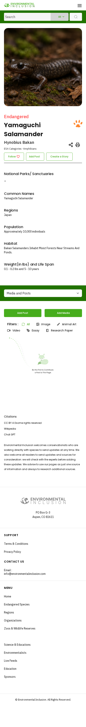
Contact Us (14, 562)
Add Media (63, 313)
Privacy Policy (12, 552)
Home (7, 596)
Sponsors (10, 677)
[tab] (11, 324)
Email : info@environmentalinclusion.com (23, 572)
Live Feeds (10, 661)
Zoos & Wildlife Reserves (19, 628)
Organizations (13, 620)
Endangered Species (17, 604)
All (59, 16)
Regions (9, 612)
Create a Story (59, 156)
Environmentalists (15, 653)
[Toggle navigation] (79, 5)
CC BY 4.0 (10, 423)
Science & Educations (17, 644)
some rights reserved (29, 423)
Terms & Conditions (16, 544)
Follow (12, 156)
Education (10, 669)
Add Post (34, 156)
